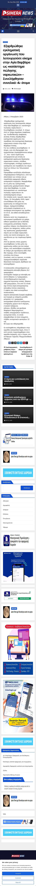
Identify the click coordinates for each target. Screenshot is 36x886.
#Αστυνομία (17, 88)
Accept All (18, 873)
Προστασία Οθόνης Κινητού (11, 775)
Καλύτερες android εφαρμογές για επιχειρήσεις (17, 762)
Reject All (18, 882)
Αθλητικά (6, 501)
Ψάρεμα (5, 527)
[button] (33, 31)
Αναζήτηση (6, 482)
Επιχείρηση (6, 518)
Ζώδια (5, 770)
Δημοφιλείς (6, 505)
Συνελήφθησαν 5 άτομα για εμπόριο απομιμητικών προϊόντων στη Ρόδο (25, 351)
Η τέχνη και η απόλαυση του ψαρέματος (16, 380)
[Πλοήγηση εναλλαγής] (18, 31)
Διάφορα (5, 42)
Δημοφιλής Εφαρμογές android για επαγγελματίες (18, 766)
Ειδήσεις (5, 514)
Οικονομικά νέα (7, 523)
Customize (18, 878)
